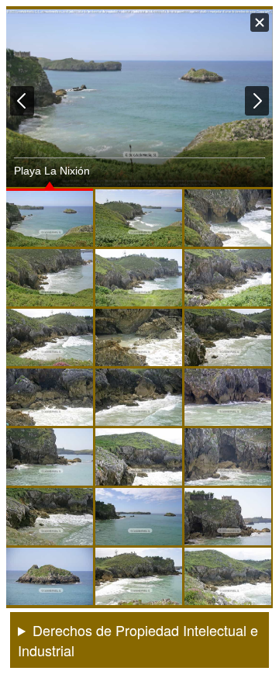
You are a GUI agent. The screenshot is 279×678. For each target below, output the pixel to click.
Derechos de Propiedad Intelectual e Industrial (138, 640)
